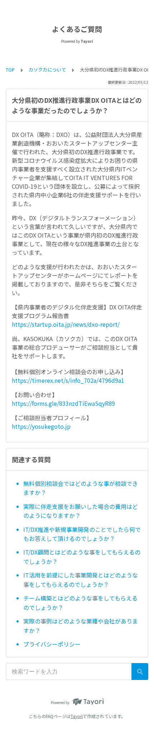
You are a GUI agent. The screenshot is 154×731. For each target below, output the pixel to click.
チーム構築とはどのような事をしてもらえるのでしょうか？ (80, 603)
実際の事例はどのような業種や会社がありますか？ (80, 626)
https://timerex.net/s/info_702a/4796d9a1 (68, 380)
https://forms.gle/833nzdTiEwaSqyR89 (63, 403)
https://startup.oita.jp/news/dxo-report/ (66, 324)
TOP (10, 69)
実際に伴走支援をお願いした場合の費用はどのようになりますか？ (80, 511)
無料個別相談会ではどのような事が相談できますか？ (80, 488)
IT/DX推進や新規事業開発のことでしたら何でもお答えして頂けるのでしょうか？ (82, 534)
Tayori (77, 716)
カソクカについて (47, 69)
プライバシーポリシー (52, 644)
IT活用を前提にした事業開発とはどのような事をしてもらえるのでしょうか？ (80, 580)
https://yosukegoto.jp (41, 426)
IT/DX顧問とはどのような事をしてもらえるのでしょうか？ (81, 557)
